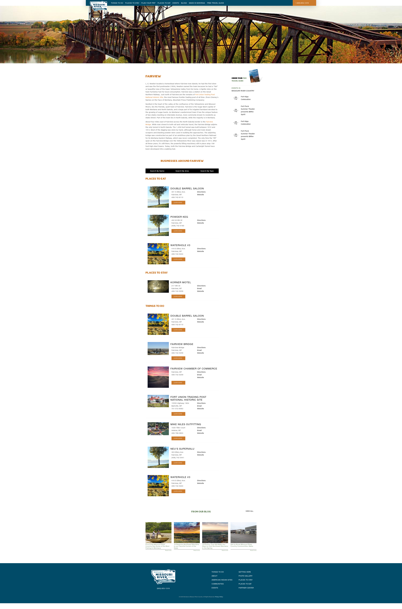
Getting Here (245, 572)
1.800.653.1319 (302, 3)
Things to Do (117, 3)
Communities (218, 584)
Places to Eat (164, 3)
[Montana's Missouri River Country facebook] (160, 592)
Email (199, 288)
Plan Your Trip (148, 3)
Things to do (218, 572)
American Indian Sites (222, 580)
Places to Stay (132, 3)
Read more (168, 550)
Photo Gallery (246, 576)
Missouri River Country (243, 89)
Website (200, 194)
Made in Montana (197, 3)
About (214, 576)
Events (176, 3)
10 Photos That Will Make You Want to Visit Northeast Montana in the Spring (215, 546)
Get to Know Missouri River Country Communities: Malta (242, 545)
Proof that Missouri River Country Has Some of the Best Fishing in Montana (157, 546)
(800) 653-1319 (163, 588)
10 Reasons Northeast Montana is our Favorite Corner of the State (186, 546)
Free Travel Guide (215, 3)
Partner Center (246, 588)
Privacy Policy (219, 596)
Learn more (178, 202)
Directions (201, 192)
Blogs (184, 3)
